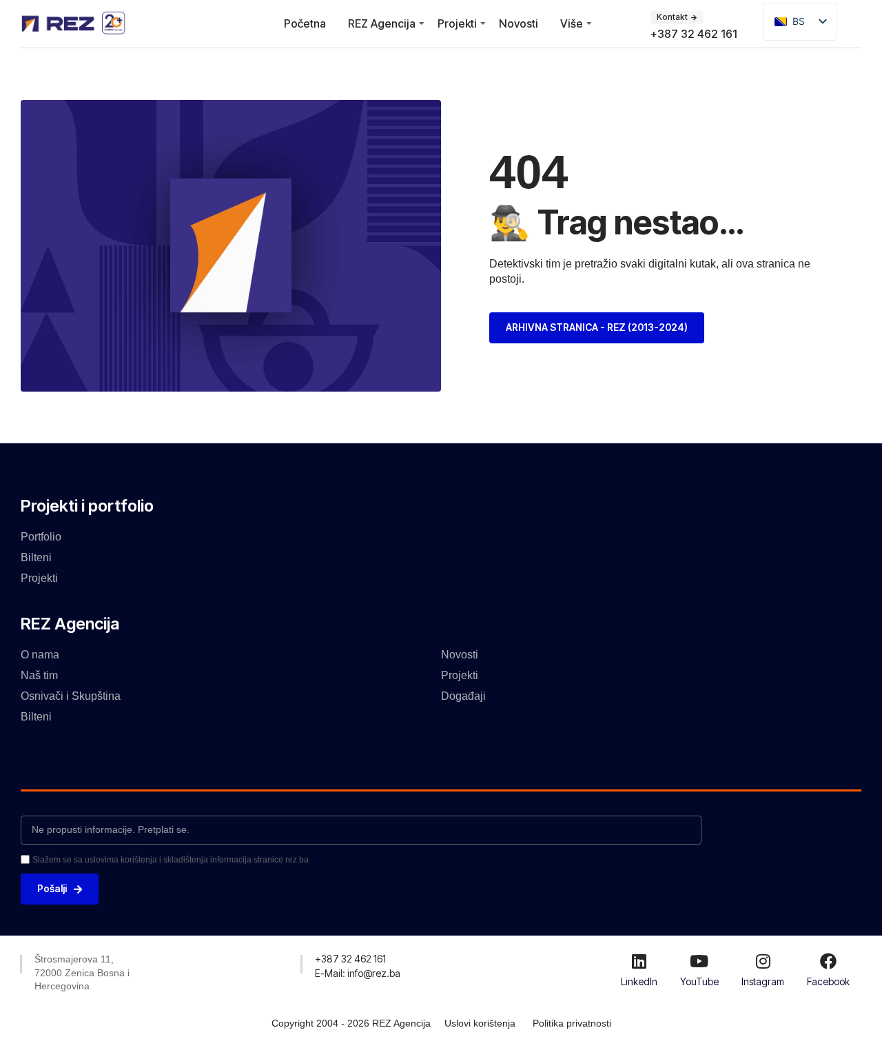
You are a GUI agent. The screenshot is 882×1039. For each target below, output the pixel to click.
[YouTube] (699, 961)
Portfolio (41, 537)
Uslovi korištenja (479, 1023)
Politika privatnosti (572, 1023)
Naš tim (39, 675)
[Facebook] (828, 961)
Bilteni (36, 557)
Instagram (762, 981)
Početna (305, 23)
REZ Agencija (382, 23)
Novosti (518, 23)
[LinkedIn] (638, 961)
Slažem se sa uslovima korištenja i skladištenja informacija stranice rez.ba (170, 860)
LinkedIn (639, 981)
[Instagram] (763, 961)
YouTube (699, 981)
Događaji (463, 696)
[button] (350, 959)
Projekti (457, 23)
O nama (40, 654)
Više (571, 23)
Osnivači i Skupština (71, 696)
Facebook (828, 981)
